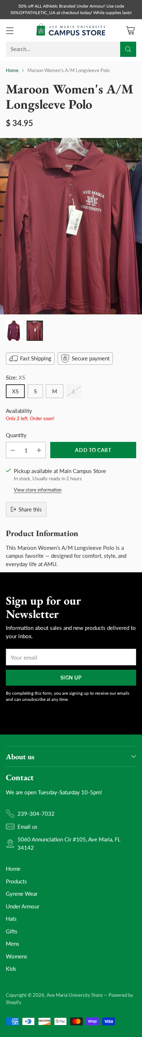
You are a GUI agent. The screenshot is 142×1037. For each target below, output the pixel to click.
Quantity (16, 435)
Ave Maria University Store (75, 995)
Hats (11, 918)
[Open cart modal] (130, 30)
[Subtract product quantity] (12, 450)
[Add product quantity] (39, 450)
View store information (38, 490)
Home (12, 70)
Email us (27, 826)
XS (15, 391)
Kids (11, 968)
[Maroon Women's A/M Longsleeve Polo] (71, 226)
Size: (15, 377)
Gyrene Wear (22, 893)
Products (16, 881)
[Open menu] (9, 30)
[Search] (128, 49)
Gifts (11, 931)
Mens (12, 943)
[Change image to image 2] (35, 331)
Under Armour (22, 906)
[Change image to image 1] (14, 331)
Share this (30, 509)
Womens (16, 956)
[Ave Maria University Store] (71, 30)
